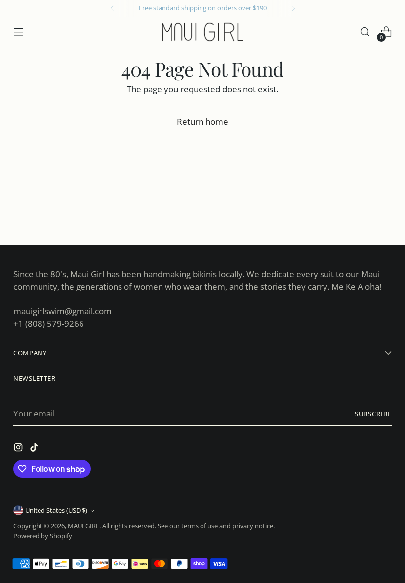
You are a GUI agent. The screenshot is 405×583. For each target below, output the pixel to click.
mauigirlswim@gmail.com (62, 311)
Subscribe (373, 413)
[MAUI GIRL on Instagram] (19, 449)
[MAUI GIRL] (202, 31)
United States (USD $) (56, 510)
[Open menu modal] (18, 32)
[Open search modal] (365, 32)
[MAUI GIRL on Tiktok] (35, 449)
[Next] (293, 8)
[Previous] (112, 8)
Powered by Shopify (42, 535)
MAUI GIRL (83, 525)
